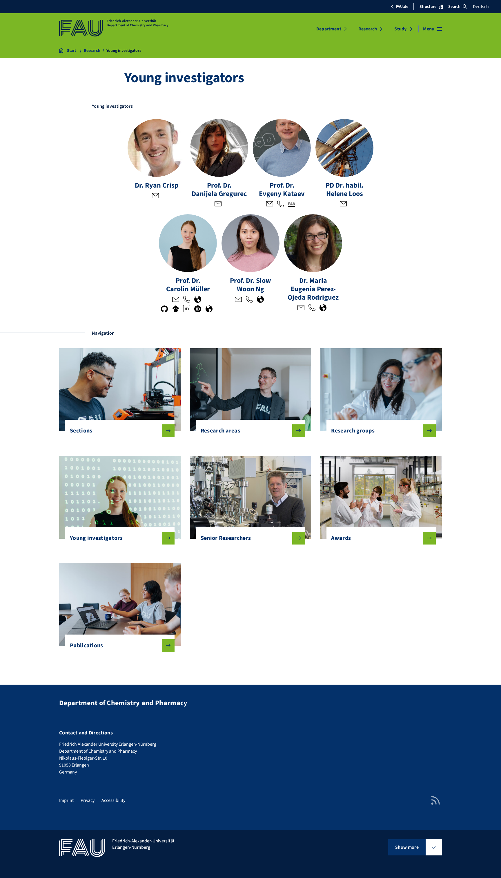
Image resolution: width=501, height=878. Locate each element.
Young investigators (96, 538)
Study (400, 29)
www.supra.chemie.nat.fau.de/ (291, 204)
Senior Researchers (226, 538)
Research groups (353, 431)
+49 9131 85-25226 (249, 300)
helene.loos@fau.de (343, 204)
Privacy (88, 800)
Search (454, 7)
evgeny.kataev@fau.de (269, 204)
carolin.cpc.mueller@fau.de (175, 300)
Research (367, 29)
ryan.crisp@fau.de (155, 196)
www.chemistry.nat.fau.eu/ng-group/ (260, 300)
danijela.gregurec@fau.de (218, 204)
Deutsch (481, 6)
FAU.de (402, 7)
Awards (341, 538)
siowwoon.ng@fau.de (238, 300)
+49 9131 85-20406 (186, 300)
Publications (86, 645)
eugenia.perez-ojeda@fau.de (300, 308)
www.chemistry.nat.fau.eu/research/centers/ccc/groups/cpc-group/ (197, 300)
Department (328, 29)
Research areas (220, 431)
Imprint (66, 800)
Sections (81, 431)
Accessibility (113, 800)
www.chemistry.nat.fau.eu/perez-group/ (323, 308)
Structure (428, 7)
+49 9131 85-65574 (280, 204)
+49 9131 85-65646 (311, 308)
